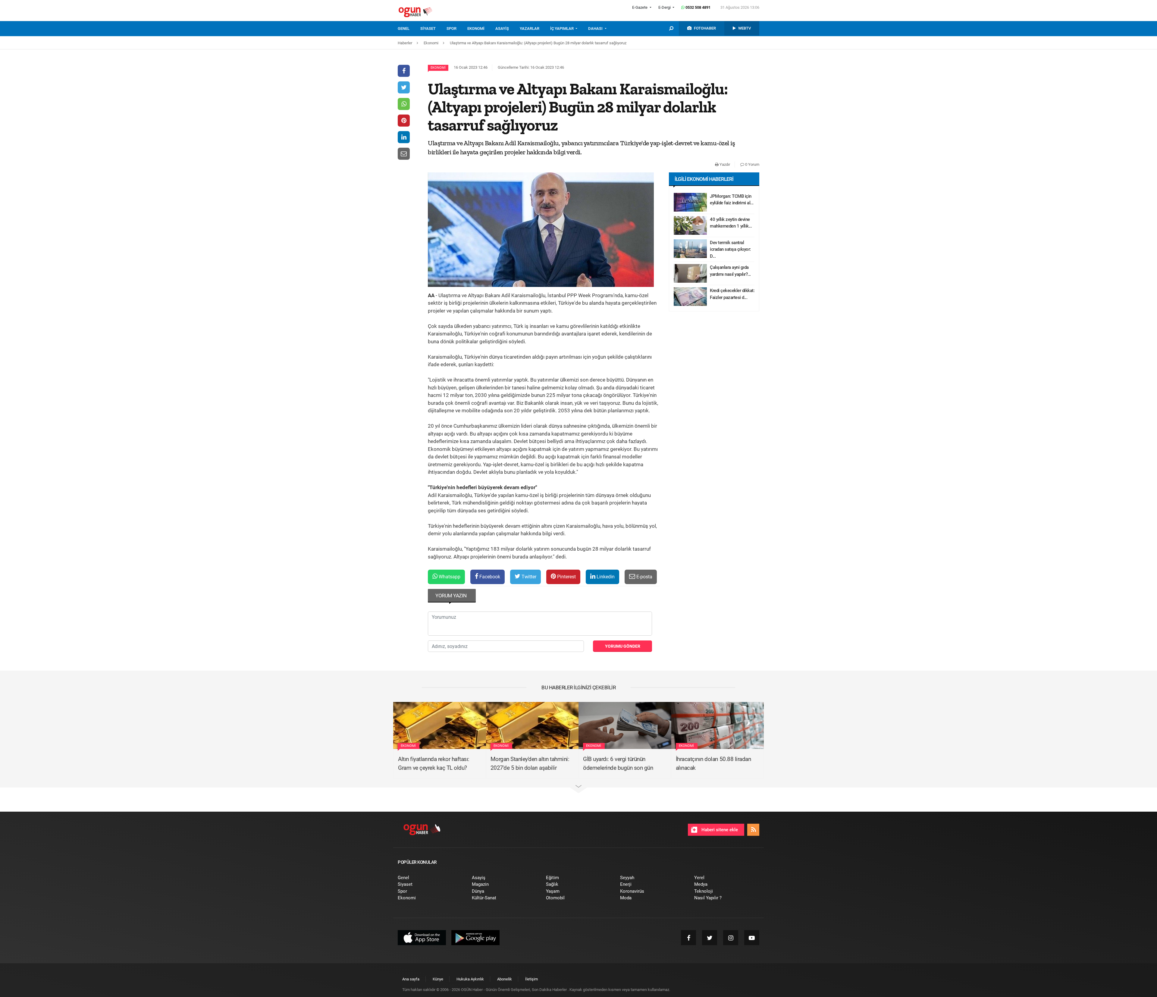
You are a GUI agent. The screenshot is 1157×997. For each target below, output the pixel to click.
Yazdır (724, 164)
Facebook (489, 577)
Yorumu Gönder (622, 646)
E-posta (643, 577)
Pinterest (566, 577)
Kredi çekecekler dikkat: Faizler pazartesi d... (732, 294)
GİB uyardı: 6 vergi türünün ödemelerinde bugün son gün (618, 763)
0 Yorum (751, 164)
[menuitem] (409, 28)
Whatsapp (448, 577)
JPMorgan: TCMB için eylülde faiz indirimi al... (732, 199)
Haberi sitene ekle (719, 829)
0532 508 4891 (697, 7)
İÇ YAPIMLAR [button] (562, 28)
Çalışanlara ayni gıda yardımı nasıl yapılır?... (730, 271)
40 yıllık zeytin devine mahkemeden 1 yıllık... (731, 223)
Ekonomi (438, 68)
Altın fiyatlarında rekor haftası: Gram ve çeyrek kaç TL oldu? (433, 763)
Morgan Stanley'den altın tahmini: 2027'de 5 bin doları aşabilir (530, 763)
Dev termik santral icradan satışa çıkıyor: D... (730, 249)
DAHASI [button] (596, 28)
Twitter (528, 577)
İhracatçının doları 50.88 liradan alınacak (713, 763)
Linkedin (605, 577)
